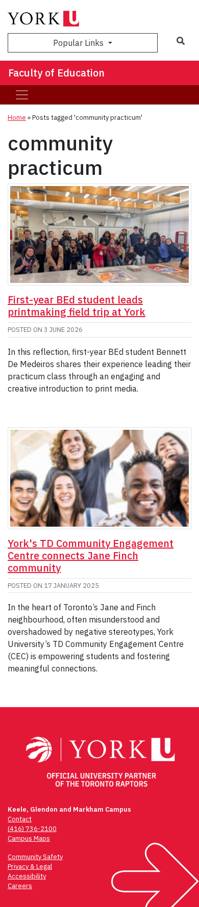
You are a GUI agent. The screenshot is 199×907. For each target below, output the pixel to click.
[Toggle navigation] (22, 95)
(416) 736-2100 (32, 828)
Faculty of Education (56, 73)
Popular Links (79, 43)
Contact (20, 819)
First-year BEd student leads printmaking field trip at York (76, 306)
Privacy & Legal (30, 866)
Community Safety (35, 856)
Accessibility (27, 876)
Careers (20, 886)
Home (17, 117)
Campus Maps (29, 838)
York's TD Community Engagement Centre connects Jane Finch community (90, 555)
